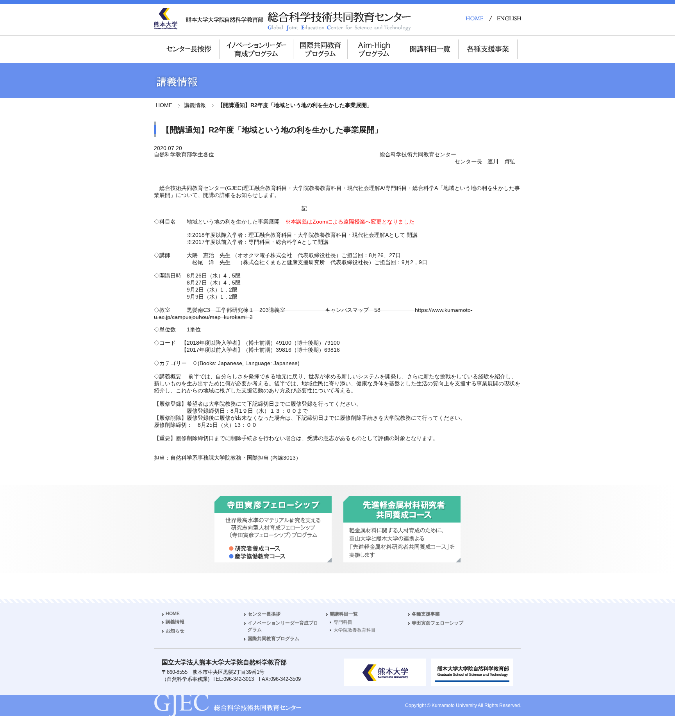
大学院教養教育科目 (355, 630)
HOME (164, 105)
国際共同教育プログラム (273, 638)
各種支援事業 (426, 614)
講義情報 (195, 105)
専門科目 (343, 622)
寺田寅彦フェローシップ (437, 623)
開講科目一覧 (344, 614)
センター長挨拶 (264, 614)
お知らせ (175, 631)
